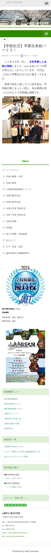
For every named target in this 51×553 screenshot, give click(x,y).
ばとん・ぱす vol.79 (13, 478)
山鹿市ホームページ (11, 414)
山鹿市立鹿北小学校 (11, 424)
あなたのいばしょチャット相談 (16, 456)
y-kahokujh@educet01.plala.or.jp (17, 533)
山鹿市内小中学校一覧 (12, 419)
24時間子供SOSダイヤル (14, 446)
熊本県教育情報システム (13, 409)
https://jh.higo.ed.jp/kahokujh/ (15, 536)
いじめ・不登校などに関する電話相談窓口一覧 (22, 452)
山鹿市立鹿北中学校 (14, 2)
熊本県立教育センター (12, 404)
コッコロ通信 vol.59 (13, 487)
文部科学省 (8, 428)
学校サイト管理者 (30, 56)
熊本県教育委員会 (11, 399)
